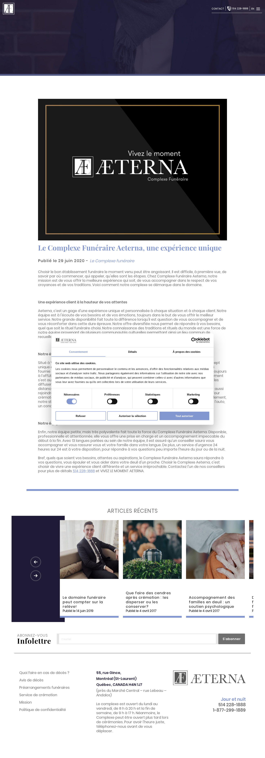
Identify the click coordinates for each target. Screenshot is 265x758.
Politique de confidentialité (42, 710)
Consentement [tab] (78, 351)
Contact (218, 8)
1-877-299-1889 (229, 710)
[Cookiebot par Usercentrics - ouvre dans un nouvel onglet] (194, 340)
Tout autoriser (184, 415)
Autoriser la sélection (132, 415)
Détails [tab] (132, 351)
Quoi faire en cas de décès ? (44, 673)
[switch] (112, 401)
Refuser (81, 415)
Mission (25, 702)
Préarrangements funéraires (44, 687)
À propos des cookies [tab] (186, 351)
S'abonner (232, 639)
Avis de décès (31, 680)
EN (252, 8)
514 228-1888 (240, 8)
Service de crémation (38, 695)
